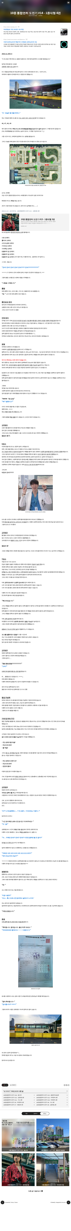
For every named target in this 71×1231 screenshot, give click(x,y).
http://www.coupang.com (10, 27)
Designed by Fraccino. (61, 1202)
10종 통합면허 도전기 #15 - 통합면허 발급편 (47, 1095)
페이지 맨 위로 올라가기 (68, 1202)
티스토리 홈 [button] (2, 1202)
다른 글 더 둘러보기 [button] (34, 1191)
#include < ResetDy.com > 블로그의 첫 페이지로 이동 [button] (35, 3)
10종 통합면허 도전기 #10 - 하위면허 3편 (46, 1100)
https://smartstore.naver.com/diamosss (14, 39)
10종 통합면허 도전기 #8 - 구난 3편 (45, 1102)
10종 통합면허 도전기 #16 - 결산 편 (12, 1095)
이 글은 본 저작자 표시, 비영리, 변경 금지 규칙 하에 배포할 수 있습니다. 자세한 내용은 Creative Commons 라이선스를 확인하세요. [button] (67, 1085)
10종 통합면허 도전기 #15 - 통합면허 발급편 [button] (52, 1135)
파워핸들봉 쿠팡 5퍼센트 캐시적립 (14, 29)
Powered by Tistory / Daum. (11, 1202)
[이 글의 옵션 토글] (7, 1085)
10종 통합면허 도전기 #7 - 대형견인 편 (13, 1105)
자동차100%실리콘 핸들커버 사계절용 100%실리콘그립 (20, 42)
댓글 (26, 1113)
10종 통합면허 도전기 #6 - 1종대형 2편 (46, 1105)
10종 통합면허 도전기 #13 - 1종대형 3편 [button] (18, 1169)
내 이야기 (40, 15)
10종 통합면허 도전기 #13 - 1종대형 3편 (13, 1097)
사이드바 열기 (2, 3)
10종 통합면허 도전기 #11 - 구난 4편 (12, 1100)
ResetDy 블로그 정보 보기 (68, 3)
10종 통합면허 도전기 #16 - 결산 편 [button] (18, 1135)
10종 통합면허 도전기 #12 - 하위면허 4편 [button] (52, 1169)
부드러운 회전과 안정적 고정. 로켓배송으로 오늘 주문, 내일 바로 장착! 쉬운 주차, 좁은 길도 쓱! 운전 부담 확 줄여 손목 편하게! (29, 33)
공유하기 (35, 1113)
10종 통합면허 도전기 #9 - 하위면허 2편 (13, 1102)
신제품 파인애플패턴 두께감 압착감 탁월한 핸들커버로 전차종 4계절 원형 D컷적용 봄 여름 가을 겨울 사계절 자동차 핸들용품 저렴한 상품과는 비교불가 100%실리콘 (30, 45)
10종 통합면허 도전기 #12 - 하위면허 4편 (46, 1097)
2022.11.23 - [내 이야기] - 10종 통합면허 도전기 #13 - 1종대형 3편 (20, 211)
